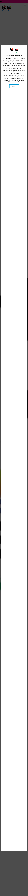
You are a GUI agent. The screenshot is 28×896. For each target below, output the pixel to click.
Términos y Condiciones (8, 60)
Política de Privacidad (15, 65)
